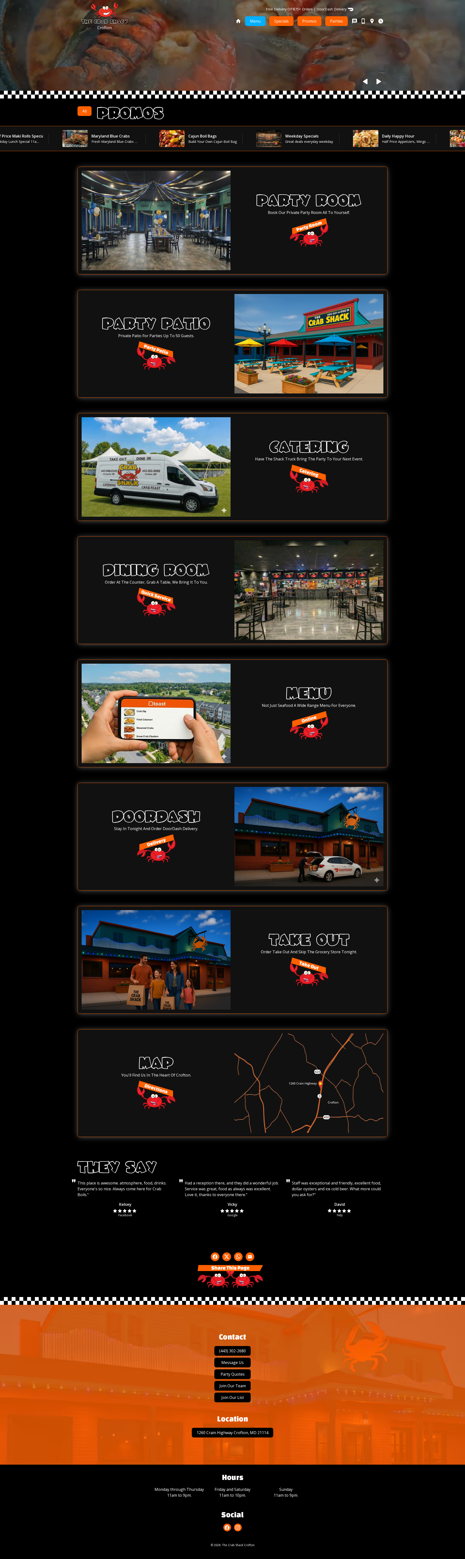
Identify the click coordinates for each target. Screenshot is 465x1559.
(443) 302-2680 (232, 1351)
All (84, 111)
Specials (281, 21)
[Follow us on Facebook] (227, 1527)
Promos (309, 21)
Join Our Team (232, 1385)
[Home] (238, 21)
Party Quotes (233, 1374)
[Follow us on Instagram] (238, 1527)
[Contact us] (368, 21)
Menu (255, 21)
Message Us (232, 1362)
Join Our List (232, 1397)
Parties (336, 21)
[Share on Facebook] (215, 1256)
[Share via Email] (250, 1256)
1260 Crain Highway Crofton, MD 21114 (232, 1432)
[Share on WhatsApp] (238, 1256)
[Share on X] (226, 1256)
